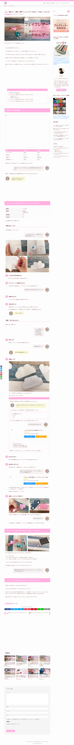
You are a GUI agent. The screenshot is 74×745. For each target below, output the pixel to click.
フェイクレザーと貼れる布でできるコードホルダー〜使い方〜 (21, 99)
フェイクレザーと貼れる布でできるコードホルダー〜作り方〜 (21, 94)
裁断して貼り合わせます (15, 97)
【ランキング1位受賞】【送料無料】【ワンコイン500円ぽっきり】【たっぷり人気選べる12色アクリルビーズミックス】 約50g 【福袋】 (61, 117)
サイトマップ (45, 741)
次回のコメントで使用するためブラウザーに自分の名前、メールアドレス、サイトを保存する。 (23, 719)
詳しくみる (29, 436)
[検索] (69, 0)
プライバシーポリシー (30, 741)
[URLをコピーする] (47, 609)
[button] (7, 609)
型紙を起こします (14, 96)
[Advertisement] (27, 77)
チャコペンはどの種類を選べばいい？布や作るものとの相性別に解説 (61, 139)
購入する (41, 436)
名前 (7, 706)
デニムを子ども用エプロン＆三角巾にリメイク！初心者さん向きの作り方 (61, 132)
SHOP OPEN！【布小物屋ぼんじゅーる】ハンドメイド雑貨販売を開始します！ (60, 136)
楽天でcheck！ (42, 483)
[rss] (67, 0)
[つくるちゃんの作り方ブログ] (5, 3)
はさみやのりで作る (8, 14)
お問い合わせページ (38, 741)
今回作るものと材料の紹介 (14, 92)
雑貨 (16, 603)
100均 (14, 603)
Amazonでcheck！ (29, 483)
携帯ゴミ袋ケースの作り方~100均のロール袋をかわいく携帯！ (61, 129)
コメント (8, 692)
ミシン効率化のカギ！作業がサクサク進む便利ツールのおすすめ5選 (61, 126)
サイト (7, 715)
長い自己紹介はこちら (61, 89)
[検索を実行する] (68, 11)
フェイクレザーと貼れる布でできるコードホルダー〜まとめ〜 (21, 101)
